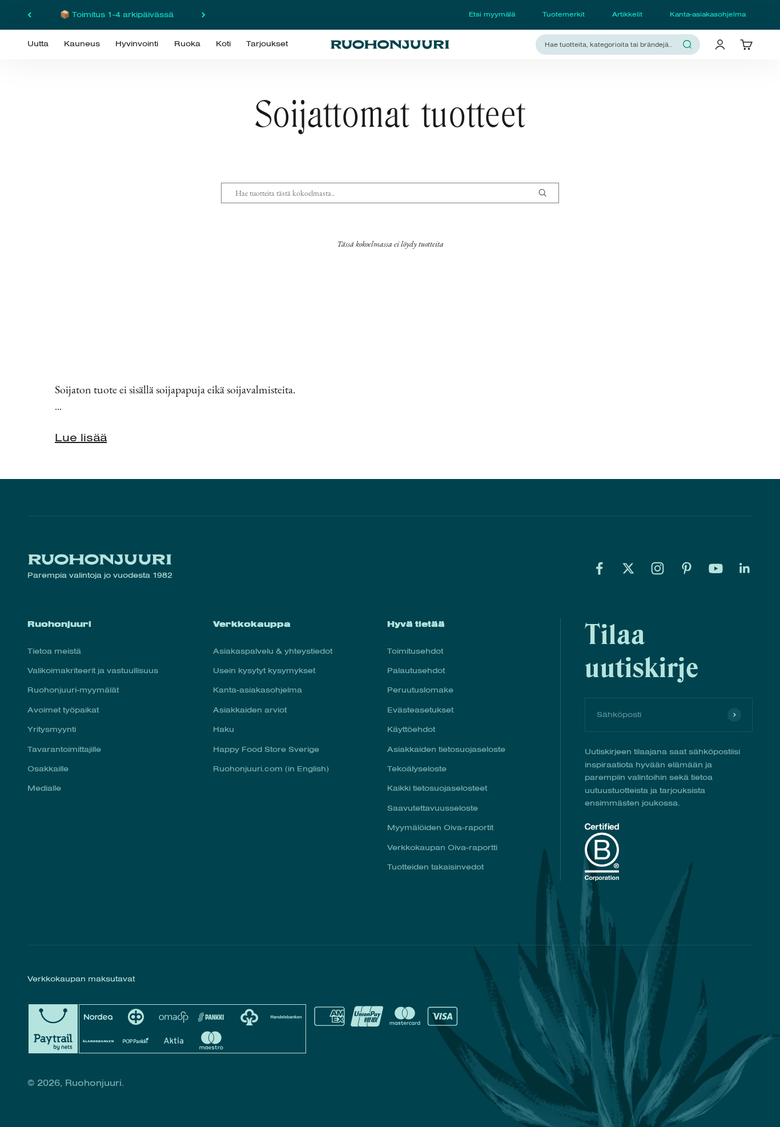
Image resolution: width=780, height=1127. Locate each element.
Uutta (38, 44)
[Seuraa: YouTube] (715, 568)
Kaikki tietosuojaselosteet (437, 788)
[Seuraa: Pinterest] (686, 568)
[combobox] (611, 44)
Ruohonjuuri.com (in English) (271, 769)
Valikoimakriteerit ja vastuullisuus (92, 670)
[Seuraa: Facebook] (599, 568)
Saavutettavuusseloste (432, 808)
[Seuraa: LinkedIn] (745, 568)
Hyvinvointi (136, 44)
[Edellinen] (29, 15)
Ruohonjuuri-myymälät (73, 690)
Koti (223, 44)
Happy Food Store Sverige (266, 749)
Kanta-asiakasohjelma (708, 14)
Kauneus (82, 44)
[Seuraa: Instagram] (657, 568)
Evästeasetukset (420, 710)
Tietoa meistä (54, 651)
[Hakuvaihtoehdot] (547, 193)
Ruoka (187, 44)
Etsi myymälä (492, 14)
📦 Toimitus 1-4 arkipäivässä (117, 14)
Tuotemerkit (563, 14)
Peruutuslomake (420, 690)
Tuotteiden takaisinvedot (435, 867)
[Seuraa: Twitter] (628, 568)
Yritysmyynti (51, 729)
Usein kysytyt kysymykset (264, 670)
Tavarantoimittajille (64, 749)
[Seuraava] (204, 15)
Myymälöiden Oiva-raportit (440, 827)
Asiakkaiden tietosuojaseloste (446, 749)
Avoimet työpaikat (63, 710)
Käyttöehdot (411, 729)
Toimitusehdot (415, 651)
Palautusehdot (416, 670)
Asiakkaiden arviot (250, 710)
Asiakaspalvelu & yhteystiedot (272, 651)
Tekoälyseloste (417, 769)
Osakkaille (48, 769)
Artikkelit (627, 14)
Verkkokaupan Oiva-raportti (442, 847)
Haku (223, 729)
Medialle (44, 788)
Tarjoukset (267, 44)
